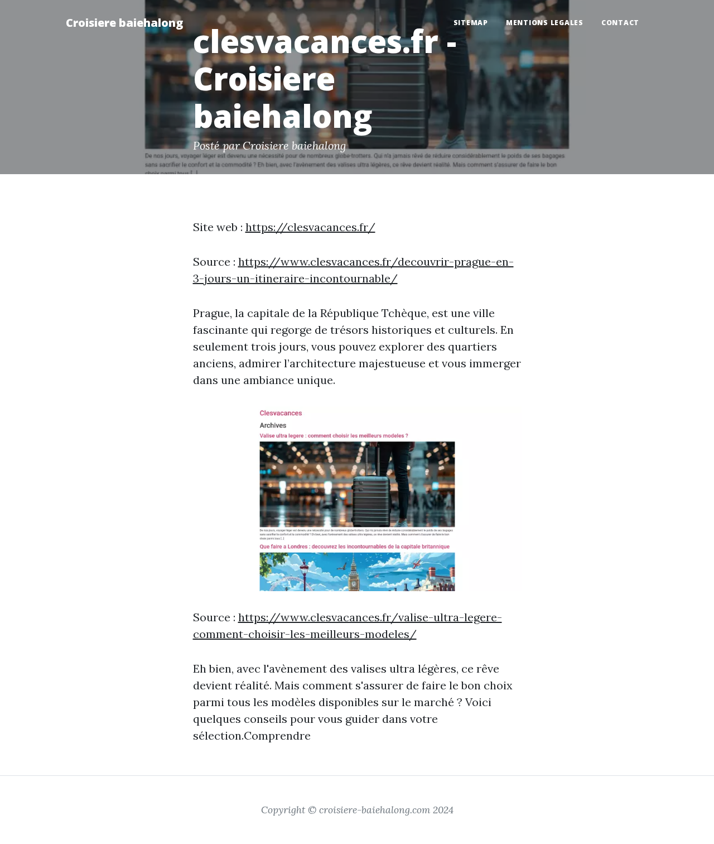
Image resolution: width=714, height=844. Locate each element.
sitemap (471, 22)
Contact (620, 22)
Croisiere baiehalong (124, 22)
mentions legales (544, 22)
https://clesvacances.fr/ (310, 227)
